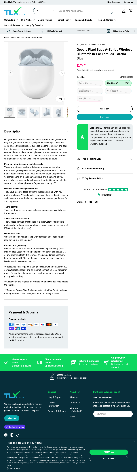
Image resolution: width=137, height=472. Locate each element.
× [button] (134, 442)
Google (80, 44)
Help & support (113, 2)
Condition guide (126, 77)
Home (6, 37)
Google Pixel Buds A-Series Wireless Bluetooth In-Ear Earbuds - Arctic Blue (27, 37)
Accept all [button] (109, 452)
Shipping (91, 70)
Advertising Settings (21, 463)
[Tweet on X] (85, 202)
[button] (131, 11)
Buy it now (104, 117)
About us (74, 397)
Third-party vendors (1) (27, 455)
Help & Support (55, 397)
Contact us (128, 2)
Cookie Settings (72, 463)
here (27, 2)
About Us (12, 418)
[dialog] (68, 455)
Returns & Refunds (57, 411)
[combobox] (73, 11)
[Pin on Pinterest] (96, 202)
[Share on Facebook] (91, 202)
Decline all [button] (108, 458)
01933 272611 (41, 2)
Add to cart (104, 109)
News (72, 416)
